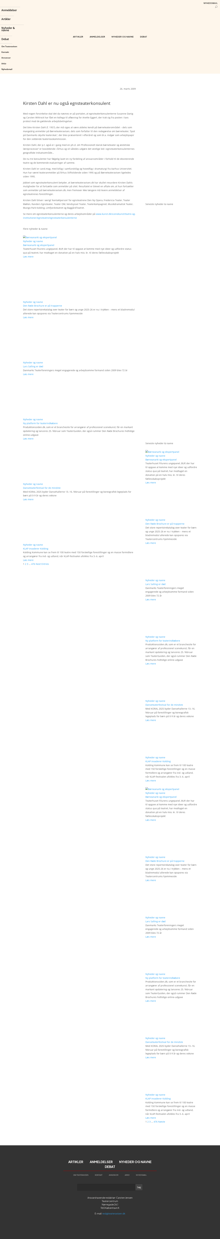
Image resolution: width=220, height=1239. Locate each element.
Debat (5, 39)
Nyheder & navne (8, 29)
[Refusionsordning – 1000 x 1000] (171, 195)
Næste (161, 1121)
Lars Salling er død (33, 366)
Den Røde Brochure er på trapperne (42, 305)
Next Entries (42, 563)
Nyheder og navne (123, 37)
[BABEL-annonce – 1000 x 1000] (171, 137)
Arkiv (3, 63)
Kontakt (5, 52)
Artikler (6, 19)
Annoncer (6, 57)
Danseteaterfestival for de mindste (42, 487)
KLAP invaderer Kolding (35, 548)
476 (33, 563)
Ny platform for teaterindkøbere (40, 423)
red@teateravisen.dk (113, 1213)
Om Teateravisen (9, 46)
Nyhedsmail (6, 69)
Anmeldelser (9, 10)
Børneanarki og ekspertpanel (38, 245)
